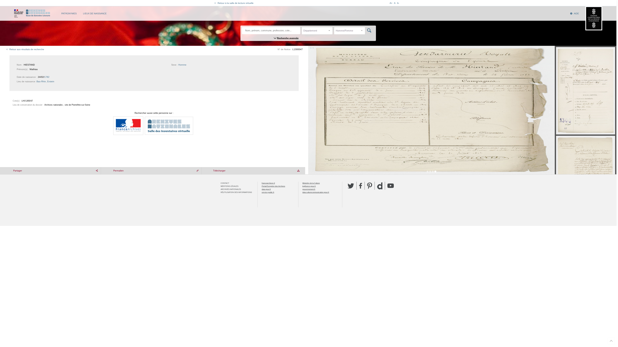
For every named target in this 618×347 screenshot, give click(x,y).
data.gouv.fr (266, 189)
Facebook (360, 186)
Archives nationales (231, 189)
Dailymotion (379, 186)
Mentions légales (229, 186)
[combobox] (317, 31)
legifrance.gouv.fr (309, 186)
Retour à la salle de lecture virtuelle (235, 3)
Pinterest (369, 186)
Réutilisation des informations (236, 192)
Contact (225, 183)
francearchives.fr (268, 183)
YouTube (390, 186)
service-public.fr (268, 192)
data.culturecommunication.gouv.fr (315, 192)
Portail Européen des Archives (273, 186)
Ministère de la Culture (311, 183)
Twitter (351, 186)
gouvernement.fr (308, 189)
